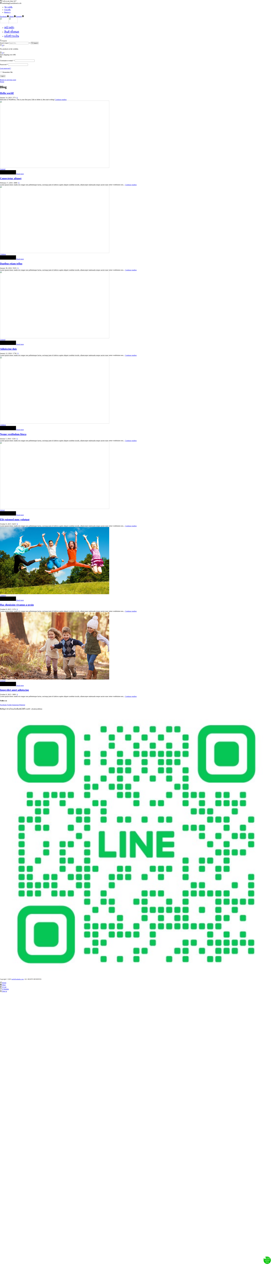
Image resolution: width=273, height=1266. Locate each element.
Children (3, 254)
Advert (2, 510)
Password (4, 64)
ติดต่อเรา (7, 12)
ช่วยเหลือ (7, 10)
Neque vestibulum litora (13, 434)
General (2, 169)
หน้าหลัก (9, 27)
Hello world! (7, 93)
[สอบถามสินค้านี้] (267, 1260)
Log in (3, 76)
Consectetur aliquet (10, 178)
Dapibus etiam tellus (11, 263)
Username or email (7, 60)
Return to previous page (8, 80)
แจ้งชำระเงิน (11, 35)
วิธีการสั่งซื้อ (8, 7)
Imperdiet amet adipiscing (14, 690)
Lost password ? (5, 68)
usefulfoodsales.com (18, 979)
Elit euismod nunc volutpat (14, 519)
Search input (4, 43)
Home (2, 82)
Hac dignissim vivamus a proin (17, 604)
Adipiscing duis (8, 348)
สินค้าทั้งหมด (11, 31)
